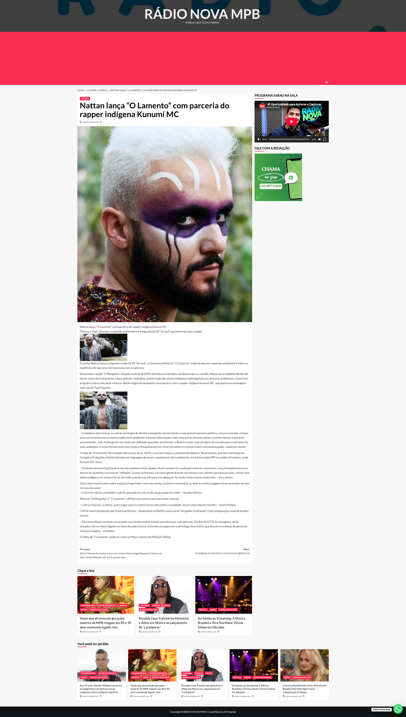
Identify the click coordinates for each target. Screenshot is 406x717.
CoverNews (214, 711)
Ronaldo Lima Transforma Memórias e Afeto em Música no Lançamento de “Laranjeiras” (164, 622)
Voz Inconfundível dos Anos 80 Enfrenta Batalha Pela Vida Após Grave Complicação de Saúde (304, 689)
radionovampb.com (90, 122)
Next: (222, 551)
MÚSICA (85, 98)
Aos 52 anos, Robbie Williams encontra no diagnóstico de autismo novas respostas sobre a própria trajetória (101, 689)
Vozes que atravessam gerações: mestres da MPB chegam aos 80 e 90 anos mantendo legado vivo (105, 622)
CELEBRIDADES (88, 605)
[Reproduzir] (258, 139)
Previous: (121, 553)
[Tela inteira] (324, 139)
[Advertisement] (203, 55)
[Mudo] (319, 139)
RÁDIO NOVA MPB (202, 14)
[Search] (327, 82)
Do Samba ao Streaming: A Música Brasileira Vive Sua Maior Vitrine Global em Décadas (221, 622)
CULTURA (144, 605)
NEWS (84, 609)
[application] (292, 121)
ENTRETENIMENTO (107, 605)
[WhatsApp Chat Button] (398, 709)
